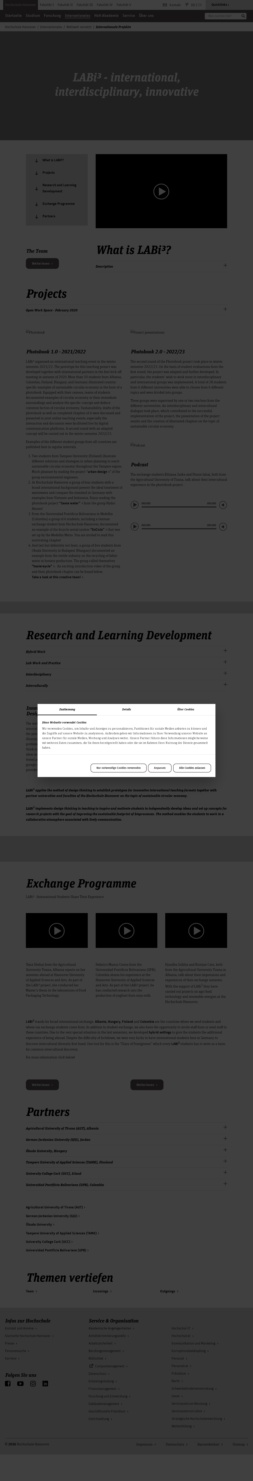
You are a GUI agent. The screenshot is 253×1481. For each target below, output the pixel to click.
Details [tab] (126, 709)
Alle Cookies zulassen (192, 768)
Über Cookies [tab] (185, 709)
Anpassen (160, 768)
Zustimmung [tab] (67, 709)
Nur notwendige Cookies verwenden (118, 768)
